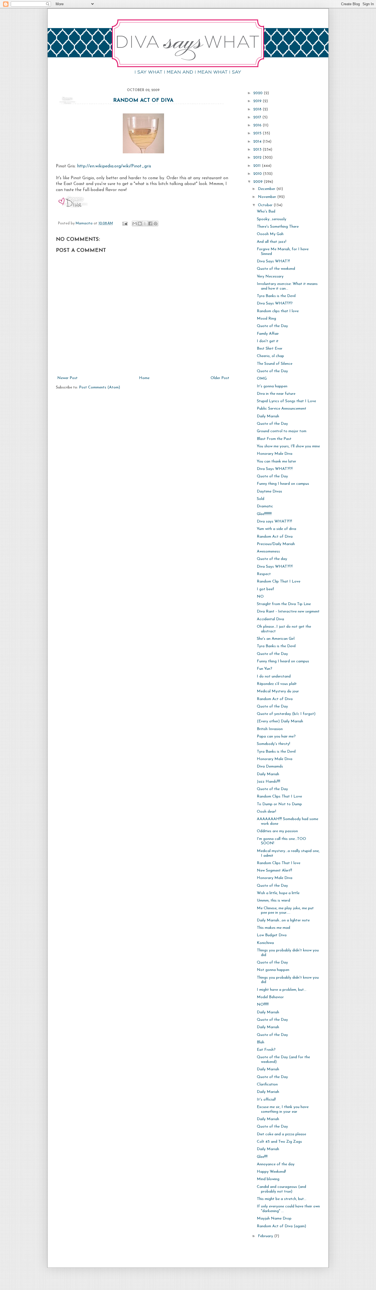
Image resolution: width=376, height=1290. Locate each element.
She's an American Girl (276, 639)
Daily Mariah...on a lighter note (283, 920)
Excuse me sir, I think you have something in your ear (283, 1109)
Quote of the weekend (276, 269)
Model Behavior (270, 997)
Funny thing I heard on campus (283, 484)
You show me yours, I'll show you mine (288, 446)
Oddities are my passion (277, 831)
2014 (258, 142)
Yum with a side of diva (276, 529)
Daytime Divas (269, 491)
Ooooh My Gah (270, 234)
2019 (258, 101)
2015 (258, 133)
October (266, 205)
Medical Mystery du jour (278, 691)
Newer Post (67, 378)
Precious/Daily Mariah (276, 544)
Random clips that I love (278, 311)
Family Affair (268, 334)
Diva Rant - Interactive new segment (288, 611)
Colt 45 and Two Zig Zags (279, 1142)
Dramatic (265, 506)
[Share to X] (145, 223)
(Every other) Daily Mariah (280, 721)
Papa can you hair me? (276, 736)
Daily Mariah (268, 416)
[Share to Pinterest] (155, 223)
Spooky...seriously (271, 219)
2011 (257, 166)
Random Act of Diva (143, 100)
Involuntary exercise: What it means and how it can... (287, 286)
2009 (258, 182)
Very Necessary (270, 276)
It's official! (266, 1100)
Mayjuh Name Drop (274, 1218)
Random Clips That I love (278, 863)
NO (260, 597)
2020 (258, 93)
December (267, 189)
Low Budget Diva (272, 935)
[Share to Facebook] (150, 223)
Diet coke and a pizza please (281, 1134)
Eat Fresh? (266, 1050)
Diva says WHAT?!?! (274, 521)
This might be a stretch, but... (281, 1199)
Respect (264, 574)
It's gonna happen (272, 386)
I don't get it (268, 341)
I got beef (265, 589)
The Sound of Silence (274, 364)
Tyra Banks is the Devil (276, 296)
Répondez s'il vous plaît (277, 684)
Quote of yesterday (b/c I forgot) (286, 714)
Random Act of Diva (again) (281, 1226)
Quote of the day (272, 559)
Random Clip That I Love (278, 581)
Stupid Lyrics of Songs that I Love (286, 401)
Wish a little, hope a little (278, 893)
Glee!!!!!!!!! (264, 514)
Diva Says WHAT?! (273, 261)
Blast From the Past (274, 439)
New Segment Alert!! (274, 871)
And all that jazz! (271, 242)
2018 (258, 109)
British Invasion (270, 729)
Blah (260, 1042)
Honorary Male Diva (274, 454)
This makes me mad (273, 928)
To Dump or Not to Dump (279, 804)
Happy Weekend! (271, 1172)
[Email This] (134, 223)
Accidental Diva (270, 619)
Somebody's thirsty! (273, 744)
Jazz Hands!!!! (268, 782)
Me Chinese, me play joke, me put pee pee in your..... (285, 910)
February (266, 1236)
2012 (258, 158)
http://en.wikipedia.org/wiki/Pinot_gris (114, 166)
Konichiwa (265, 943)
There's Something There (278, 227)
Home (144, 378)
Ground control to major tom (281, 431)
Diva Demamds (270, 766)
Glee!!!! (262, 1157)
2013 (258, 150)
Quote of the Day (272, 326)
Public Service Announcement (281, 409)
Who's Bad (266, 211)
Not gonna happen (273, 970)
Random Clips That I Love (279, 796)
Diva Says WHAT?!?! (275, 469)
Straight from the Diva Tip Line (284, 604)
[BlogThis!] (140, 223)
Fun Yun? (264, 669)
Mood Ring (266, 319)
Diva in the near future (276, 394)
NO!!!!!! (263, 1005)
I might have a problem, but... (281, 990)
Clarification (267, 1084)
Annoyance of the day (276, 1164)
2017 (257, 117)
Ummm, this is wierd (273, 901)
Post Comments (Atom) (99, 387)
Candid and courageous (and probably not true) (281, 1189)
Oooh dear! (266, 812)
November (267, 197)
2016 (258, 125)
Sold (260, 499)
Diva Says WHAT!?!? (275, 303)
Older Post (220, 378)
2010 (258, 174)
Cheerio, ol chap (270, 356)
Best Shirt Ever (269, 349)
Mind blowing (268, 1179)
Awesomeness (268, 551)
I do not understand (274, 676)
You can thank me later (276, 461)
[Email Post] (125, 223)
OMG (262, 379)
